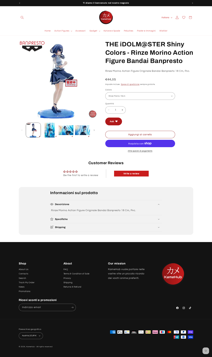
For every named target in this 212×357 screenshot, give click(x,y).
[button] (22, 17)
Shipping (68, 282)
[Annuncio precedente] (19, 3)
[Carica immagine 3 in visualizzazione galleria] (66, 130)
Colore (108, 90)
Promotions (24, 291)
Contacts (23, 274)
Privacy (67, 278)
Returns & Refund (72, 287)
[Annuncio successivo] (192, 3)
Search (22, 278)
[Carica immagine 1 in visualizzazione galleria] (33, 130)
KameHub (30, 347)
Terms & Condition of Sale (76, 274)
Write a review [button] (131, 173)
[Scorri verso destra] (94, 130)
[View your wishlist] (183, 17)
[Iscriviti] (72, 307)
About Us (23, 269)
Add (112, 121)
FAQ (65, 269)
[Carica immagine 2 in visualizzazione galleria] (49, 130)
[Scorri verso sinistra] (22, 130)
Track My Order (26, 282)
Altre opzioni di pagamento (140, 151)
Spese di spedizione (130, 84)
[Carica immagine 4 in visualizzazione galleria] (82, 130)
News (22, 287)
